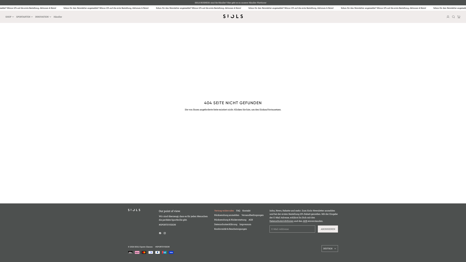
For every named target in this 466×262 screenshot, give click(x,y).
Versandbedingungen (252, 215)
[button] (453, 16)
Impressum (245, 224)
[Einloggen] (448, 16)
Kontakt (246, 210)
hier (248, 109)
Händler (58, 16)
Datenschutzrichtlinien (281, 221)
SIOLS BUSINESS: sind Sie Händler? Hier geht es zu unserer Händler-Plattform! (233, 2)
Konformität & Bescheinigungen (230, 228)
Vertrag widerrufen (224, 210)
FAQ (238, 210)
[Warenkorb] (459, 16)
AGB (251, 219)
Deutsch (327, 248)
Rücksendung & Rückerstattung (230, 219)
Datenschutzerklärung (225, 224)
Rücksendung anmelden (226, 215)
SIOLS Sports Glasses (143, 247)
